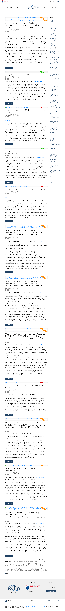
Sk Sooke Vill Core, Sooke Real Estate (25, 569)
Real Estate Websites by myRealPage (54, 600)
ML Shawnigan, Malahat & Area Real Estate (29, 565)
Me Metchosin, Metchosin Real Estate (37, 564)
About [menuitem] (56, 7)
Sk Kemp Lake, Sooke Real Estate (13, 390)
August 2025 (53, 43)
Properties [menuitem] (12, 7)
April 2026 (52, 33)
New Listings (52, 20)
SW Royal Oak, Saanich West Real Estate (23, 570)
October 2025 (53, 40)
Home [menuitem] (7, 7)
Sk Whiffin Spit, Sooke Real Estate (13, 77)
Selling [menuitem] (46, 7)
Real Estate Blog (53, 22)
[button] (62, 1)
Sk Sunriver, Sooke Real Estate (13, 30)
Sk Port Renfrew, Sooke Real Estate (26, 568)
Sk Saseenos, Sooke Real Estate (36, 568)
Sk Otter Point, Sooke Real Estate (16, 568)
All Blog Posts (53, 19)
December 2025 (53, 38)
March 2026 (52, 34)
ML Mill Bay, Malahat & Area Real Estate (17, 565)
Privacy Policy (45, 600)
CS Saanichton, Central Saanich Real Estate (54, 62)
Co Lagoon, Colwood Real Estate (13, 561)
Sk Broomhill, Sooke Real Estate (13, 115)
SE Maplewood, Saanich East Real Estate (34, 566)
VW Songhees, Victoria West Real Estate (54, 181)
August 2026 (53, 28)
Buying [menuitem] (18, 7)
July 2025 (52, 44)
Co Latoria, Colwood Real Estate (23, 561)
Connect (57, 1)
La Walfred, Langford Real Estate (17, 564)
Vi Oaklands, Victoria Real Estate (13, 571)
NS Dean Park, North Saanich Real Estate (41, 565)
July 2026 (52, 29)
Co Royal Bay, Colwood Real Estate (33, 561)
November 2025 (53, 39)
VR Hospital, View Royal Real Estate (34, 571)
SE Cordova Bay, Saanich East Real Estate (22, 566)
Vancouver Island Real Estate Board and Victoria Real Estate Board (35, 606)
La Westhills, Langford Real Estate (27, 564)
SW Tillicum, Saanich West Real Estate (35, 570)
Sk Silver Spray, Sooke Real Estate (15, 569)
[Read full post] (26, 19)
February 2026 (53, 35)
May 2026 (52, 32)
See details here (40, 34)
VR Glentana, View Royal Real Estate (23, 571)
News (51, 7)
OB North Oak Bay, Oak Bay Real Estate (10, 566)
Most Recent (52, 27)
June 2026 (52, 30)
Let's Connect (51, 591)
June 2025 (52, 45)
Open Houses (53, 21)
